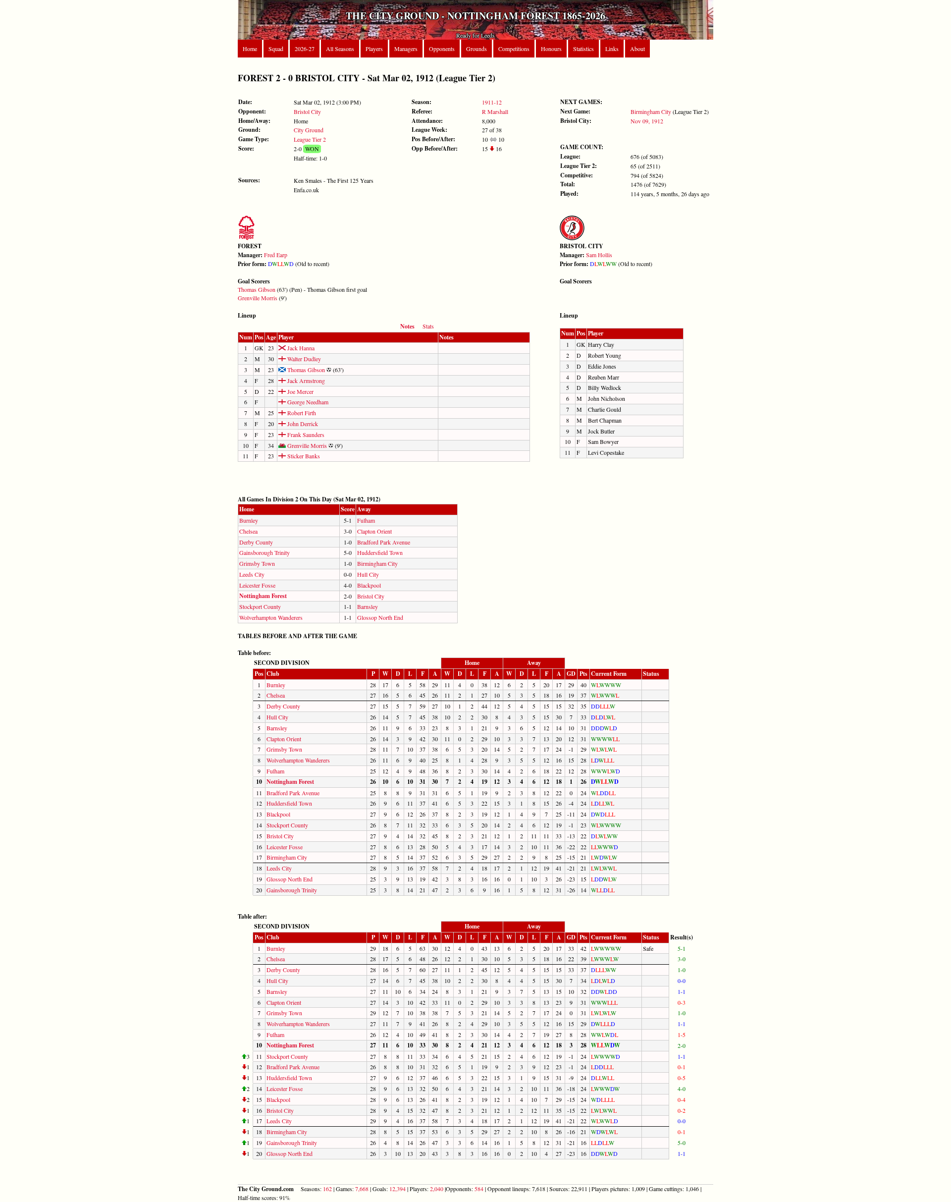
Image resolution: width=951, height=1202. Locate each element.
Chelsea (248, 531)
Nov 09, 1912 (647, 121)
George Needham (307, 402)
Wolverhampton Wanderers (271, 617)
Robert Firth (301, 413)
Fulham (366, 520)
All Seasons (340, 49)
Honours (551, 49)
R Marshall (495, 111)
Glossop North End (380, 617)
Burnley (248, 520)
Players (374, 49)
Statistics (583, 49)
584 (479, 1189)
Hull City (368, 574)
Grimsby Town (257, 563)
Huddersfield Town (380, 552)
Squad (275, 49)
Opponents (442, 49)
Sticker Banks (303, 456)
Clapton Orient (374, 531)
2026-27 (305, 49)
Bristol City (307, 111)
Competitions (513, 49)
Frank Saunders (305, 434)
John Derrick (302, 424)
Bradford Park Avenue (383, 542)
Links (612, 49)
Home (250, 49)
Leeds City (251, 574)
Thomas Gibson (256, 289)
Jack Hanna (300, 348)
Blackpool (369, 585)
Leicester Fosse (257, 585)
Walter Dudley (303, 359)
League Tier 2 (310, 139)
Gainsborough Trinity (264, 552)
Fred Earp (275, 255)
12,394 (397, 1189)
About (637, 49)
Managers (406, 49)
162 (327, 1189)
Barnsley (367, 606)
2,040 (436, 1189)
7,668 (362, 1189)
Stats (428, 326)
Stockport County (260, 606)
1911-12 (492, 102)
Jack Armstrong (305, 380)
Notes (407, 326)
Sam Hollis (599, 255)
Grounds (476, 49)
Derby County (256, 542)
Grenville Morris (257, 298)
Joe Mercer (300, 391)
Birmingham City (651, 111)
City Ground (308, 130)
